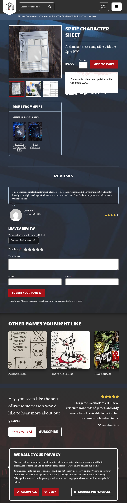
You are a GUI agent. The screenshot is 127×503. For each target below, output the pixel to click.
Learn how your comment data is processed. (62, 301)
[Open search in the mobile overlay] (36, 6)
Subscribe (48, 432)
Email (68, 276)
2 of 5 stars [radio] (28, 249)
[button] (16, 89)
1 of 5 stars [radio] (26, 249)
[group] (19, 137)
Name (11, 276)
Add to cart (104, 64)
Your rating (14, 249)
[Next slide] (116, 353)
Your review (15, 256)
